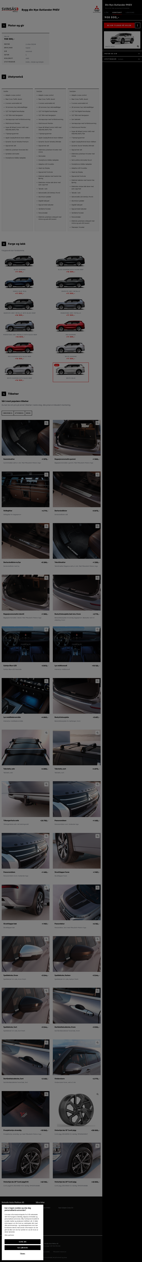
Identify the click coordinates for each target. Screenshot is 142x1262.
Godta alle (22, 1242)
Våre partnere (9, 1235)
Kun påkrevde (23, 1248)
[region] (22, 1232)
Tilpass (22, 1253)
